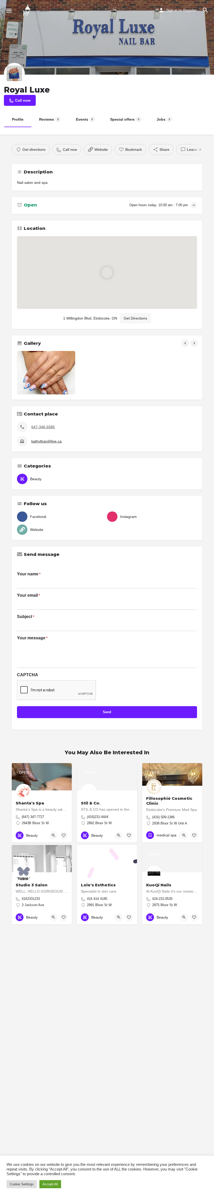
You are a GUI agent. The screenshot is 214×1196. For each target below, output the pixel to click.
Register (190, 10)
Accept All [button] (50, 1184)
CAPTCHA (27, 675)
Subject (25, 616)
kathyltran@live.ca (46, 441)
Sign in (171, 10)
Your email (28, 595)
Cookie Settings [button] (22, 1184)
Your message (32, 638)
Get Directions (135, 318)
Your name (28, 574)
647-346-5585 (43, 427)
